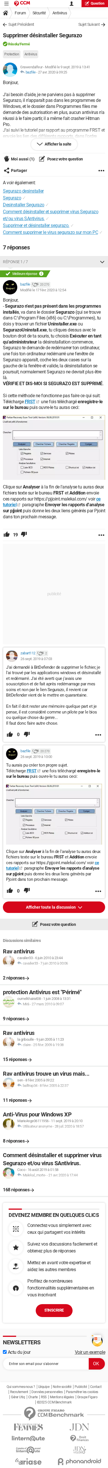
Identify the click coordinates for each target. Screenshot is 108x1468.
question (98, 3)
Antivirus (59, 13)
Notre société (62, 1387)
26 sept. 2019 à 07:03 (36, 659)
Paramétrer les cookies (82, 1392)
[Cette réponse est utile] (6, 535)
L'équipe (43, 1387)
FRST (30, 401)
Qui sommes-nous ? (21, 1387)
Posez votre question (64, 159)
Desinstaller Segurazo (23, 205)
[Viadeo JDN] (79, 1450)
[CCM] (22, 3)
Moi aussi (23, 159)
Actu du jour (19, 1352)
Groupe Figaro (87, 1397)
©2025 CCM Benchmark (54, 1402)
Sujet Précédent (21, 24)
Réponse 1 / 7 (15, 261)
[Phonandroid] (79, 1461)
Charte (33, 1397)
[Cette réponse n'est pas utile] (24, 535)
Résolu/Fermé (19, 44)
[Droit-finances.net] (79, 1438)
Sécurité (39, 13)
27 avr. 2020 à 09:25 (52, 72)
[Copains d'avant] (28, 1450)
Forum (20, 13)
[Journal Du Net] (79, 1427)
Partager (19, 170)
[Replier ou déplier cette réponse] (102, 261)
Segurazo (12, 198)
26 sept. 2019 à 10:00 (36, 757)
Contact (96, 1387)
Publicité (81, 1387)
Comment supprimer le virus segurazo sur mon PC (50, 232)
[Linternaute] (28, 1438)
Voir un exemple (90, 1352)
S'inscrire (54, 1310)
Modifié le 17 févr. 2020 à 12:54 (43, 290)
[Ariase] (28, 1461)
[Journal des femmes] (28, 1427)
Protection (11, 54)
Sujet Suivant (89, 24)
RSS (44, 1397)
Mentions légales (62, 1397)
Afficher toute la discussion (51, 907)
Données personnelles (46, 1392)
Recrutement (19, 1392)
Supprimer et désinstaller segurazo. (36, 225)
